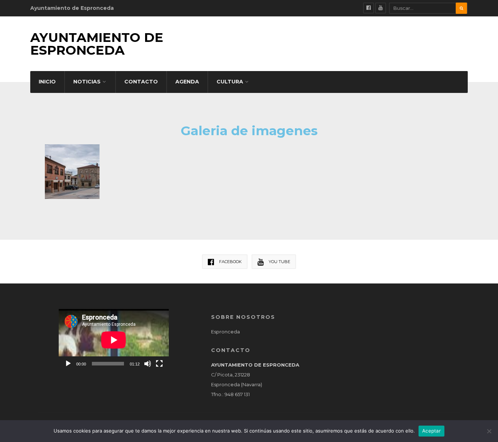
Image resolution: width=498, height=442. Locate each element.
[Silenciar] (147, 363)
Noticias (87, 81)
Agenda (187, 81)
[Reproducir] (68, 363)
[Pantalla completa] (159, 363)
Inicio (47, 81)
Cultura (230, 81)
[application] (114, 340)
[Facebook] (368, 8)
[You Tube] (380, 8)
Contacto (141, 81)
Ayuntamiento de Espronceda (96, 44)
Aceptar (431, 431)
